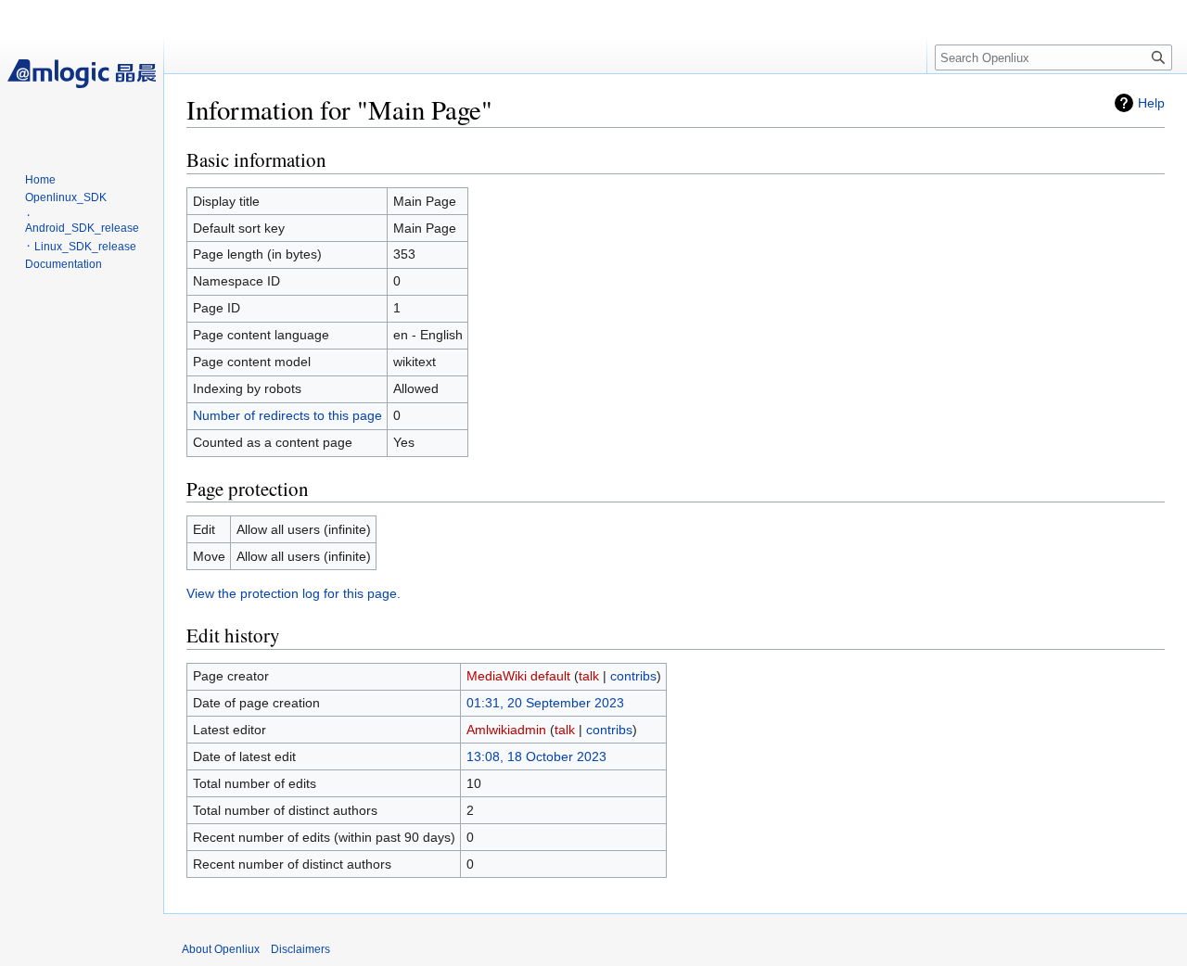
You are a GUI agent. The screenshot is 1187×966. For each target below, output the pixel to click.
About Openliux (221, 949)
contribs (633, 675)
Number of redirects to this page (287, 415)
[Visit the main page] (81, 74)
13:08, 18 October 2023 (536, 756)
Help (1151, 102)
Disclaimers (300, 949)
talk (589, 675)
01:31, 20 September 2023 (545, 702)
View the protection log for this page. (293, 593)
